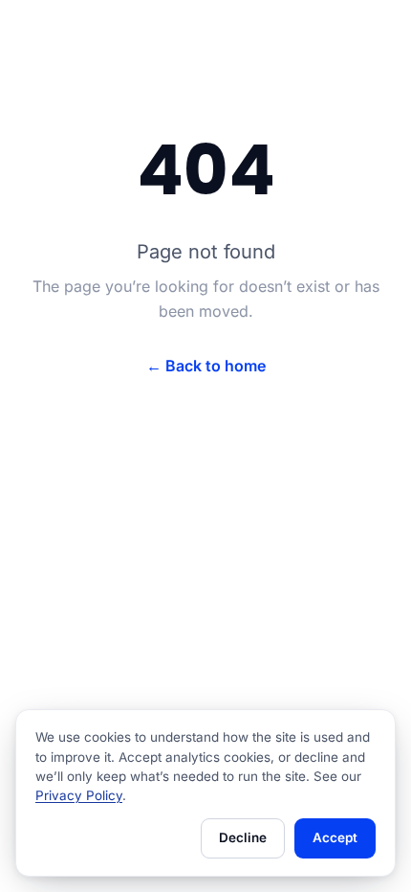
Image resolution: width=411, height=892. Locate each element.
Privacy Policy (78, 795)
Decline (243, 837)
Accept (335, 837)
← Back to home (206, 365)
